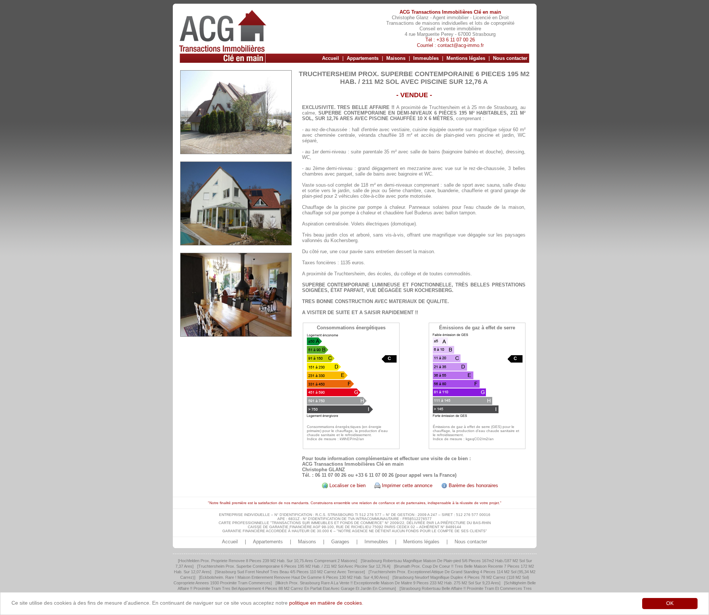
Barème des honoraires (473, 485)
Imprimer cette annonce (407, 485)
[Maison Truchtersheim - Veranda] (236, 203)
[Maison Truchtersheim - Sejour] (236, 294)
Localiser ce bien (347, 485)
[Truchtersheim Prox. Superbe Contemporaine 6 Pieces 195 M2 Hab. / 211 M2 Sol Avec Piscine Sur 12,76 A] (293, 566)
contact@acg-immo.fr (461, 45)
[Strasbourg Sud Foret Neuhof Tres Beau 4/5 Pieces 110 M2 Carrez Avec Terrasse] (290, 572)
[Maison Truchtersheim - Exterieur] (236, 112)
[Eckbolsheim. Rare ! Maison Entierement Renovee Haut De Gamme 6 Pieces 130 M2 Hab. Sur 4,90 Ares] (294, 577)
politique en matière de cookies (325, 603)
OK (670, 603)
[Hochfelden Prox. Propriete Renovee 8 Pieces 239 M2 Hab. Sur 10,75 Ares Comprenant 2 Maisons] (267, 560)
